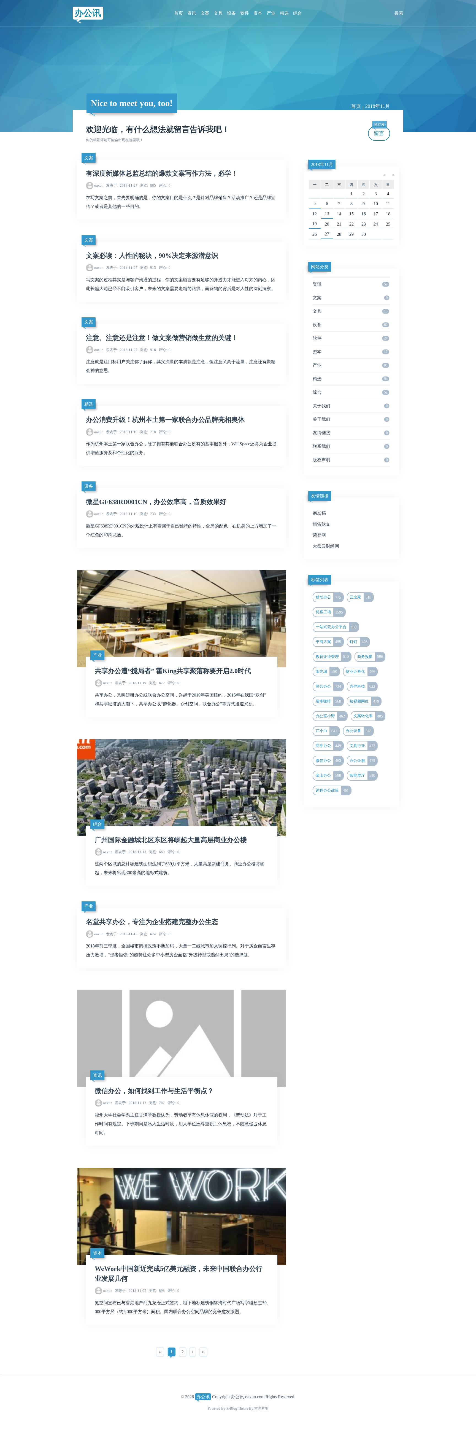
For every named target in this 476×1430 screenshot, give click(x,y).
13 (327, 213)
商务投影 (370, 656)
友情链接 (350, 432)
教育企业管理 (332, 656)
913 (148, 268)
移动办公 (328, 597)
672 (157, 683)
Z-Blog (231, 1408)
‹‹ (160, 1351)
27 (327, 234)
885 (148, 185)
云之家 (360, 597)
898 (157, 1291)
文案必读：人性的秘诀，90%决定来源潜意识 (152, 255)
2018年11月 (322, 164)
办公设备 (358, 731)
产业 (271, 13)
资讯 (191, 13)
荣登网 (319, 535)
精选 (284, 13)
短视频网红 (364, 701)
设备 (231, 13)
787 (157, 1103)
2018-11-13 (130, 852)
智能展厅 (362, 775)
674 (148, 934)
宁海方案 (328, 641)
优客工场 (329, 612)
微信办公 (328, 760)
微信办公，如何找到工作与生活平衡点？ (154, 1090)
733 (148, 514)
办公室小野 (330, 716)
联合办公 (328, 686)
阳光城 (326, 671)
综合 (297, 13)
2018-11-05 (130, 1291)
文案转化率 (368, 716)
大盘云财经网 (326, 546)
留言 (379, 131)
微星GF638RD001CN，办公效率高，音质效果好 (156, 501)
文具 (218, 13)
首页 (178, 13)
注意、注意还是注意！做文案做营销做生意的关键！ (162, 337)
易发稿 (319, 513)
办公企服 (362, 760)
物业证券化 (360, 671)
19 (314, 223)
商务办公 (328, 746)
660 (157, 852)
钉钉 (358, 641)
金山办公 (328, 775)
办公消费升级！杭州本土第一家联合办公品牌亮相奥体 (165, 419)
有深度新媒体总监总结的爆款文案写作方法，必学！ (162, 173)
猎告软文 (321, 524)
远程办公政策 (332, 790)
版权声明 (350, 459)
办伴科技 (362, 686)
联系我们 (350, 446)
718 (148, 432)
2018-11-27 (121, 185)
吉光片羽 (261, 1408)
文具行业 (362, 746)
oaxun (99, 185)
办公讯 (88, 13)
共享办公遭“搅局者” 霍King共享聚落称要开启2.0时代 (173, 670)
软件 (244, 13)
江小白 (326, 731)
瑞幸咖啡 (328, 701)
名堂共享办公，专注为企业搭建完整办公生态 (152, 921)
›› (203, 1351)
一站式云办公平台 (336, 627)
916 (148, 350)
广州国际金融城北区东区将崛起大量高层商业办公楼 (171, 839)
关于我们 (350, 405)
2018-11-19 (121, 432)
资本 (257, 13)
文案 (205, 13)
